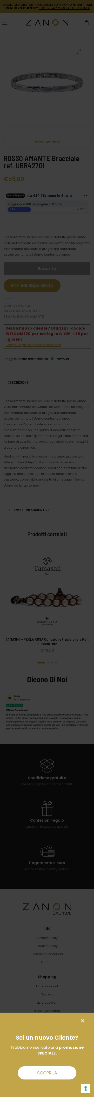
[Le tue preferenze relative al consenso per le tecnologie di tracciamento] (85, 1088)
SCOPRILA (47, 1073)
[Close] (82, 1021)
